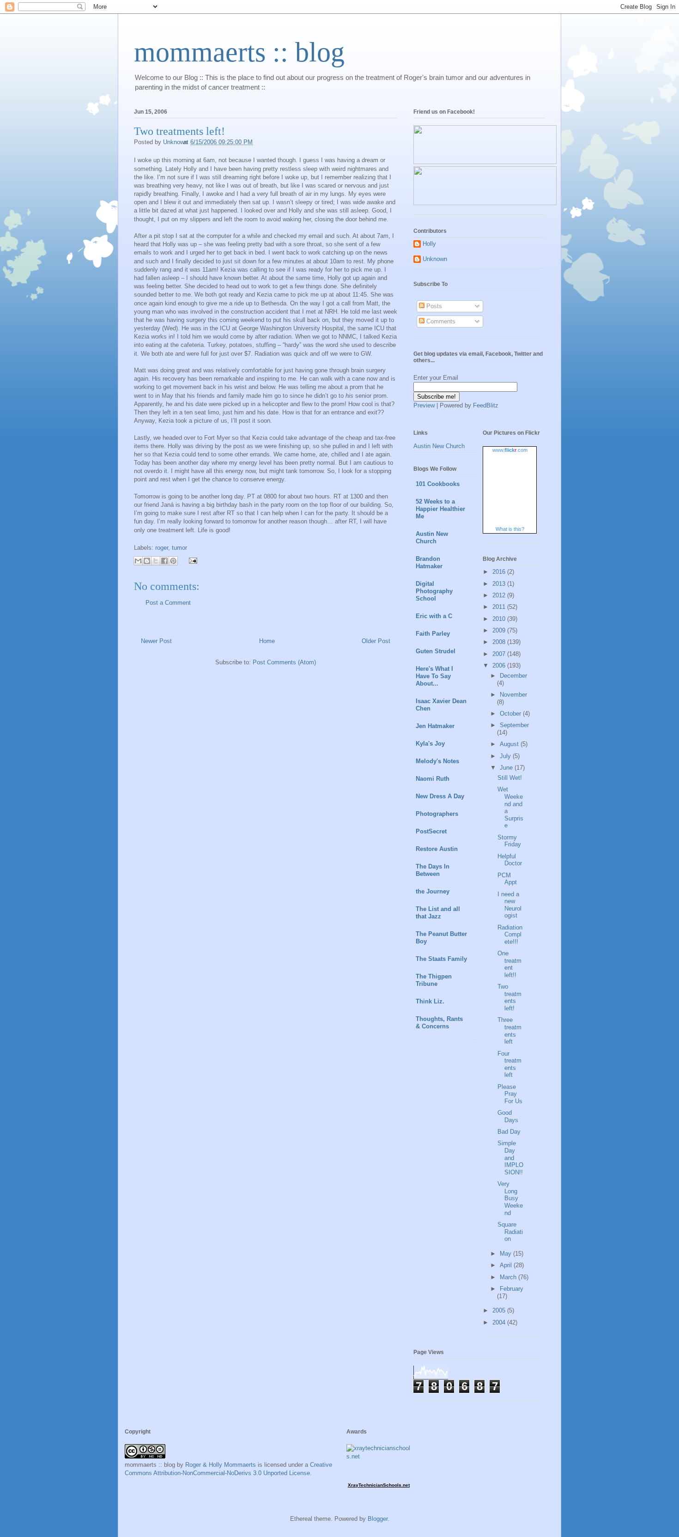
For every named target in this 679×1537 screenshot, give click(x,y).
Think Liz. (430, 1001)
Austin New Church (439, 446)
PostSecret (431, 831)
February (511, 1288)
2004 (499, 1322)
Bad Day (509, 1131)
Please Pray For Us (509, 1094)
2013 (499, 583)
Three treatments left (509, 1030)
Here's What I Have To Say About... (434, 676)
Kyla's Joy (430, 743)
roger (161, 547)
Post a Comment (168, 602)
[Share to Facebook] (164, 560)
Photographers (437, 813)
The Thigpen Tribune (434, 980)
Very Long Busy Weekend (510, 1198)
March (509, 1277)
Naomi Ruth (432, 778)
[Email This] (138, 560)
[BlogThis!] (147, 560)
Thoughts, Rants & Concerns (439, 1022)
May (506, 1253)
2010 (499, 618)
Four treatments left (509, 1064)
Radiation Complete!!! (509, 934)
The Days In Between (432, 870)
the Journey (432, 891)
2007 (499, 653)
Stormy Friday (509, 841)
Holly (429, 243)
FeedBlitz (485, 405)
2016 (499, 571)
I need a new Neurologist (509, 905)
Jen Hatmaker (435, 726)
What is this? (510, 529)
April (507, 1265)
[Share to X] (155, 560)
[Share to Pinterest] (173, 560)
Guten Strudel (435, 651)
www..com (509, 450)
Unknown (435, 258)
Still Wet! (509, 777)
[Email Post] (191, 560)
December (513, 675)
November (513, 694)
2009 (499, 630)
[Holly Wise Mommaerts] (485, 203)
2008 (499, 641)
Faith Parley (433, 633)
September (514, 725)
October (511, 713)
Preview (424, 405)
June (507, 767)
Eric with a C (434, 616)
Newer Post (156, 641)
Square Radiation (510, 1231)
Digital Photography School (434, 591)
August (510, 744)
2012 (499, 595)
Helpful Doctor (509, 860)
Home (267, 641)
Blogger (378, 1518)
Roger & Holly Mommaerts (220, 1464)
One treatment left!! (509, 964)
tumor (179, 547)
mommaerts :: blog (239, 52)
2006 (499, 665)
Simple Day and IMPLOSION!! (510, 1157)
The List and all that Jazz (438, 912)
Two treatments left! (509, 997)
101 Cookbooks (438, 483)
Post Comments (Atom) (284, 662)
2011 (499, 606)
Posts (433, 306)
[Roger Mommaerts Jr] (485, 161)
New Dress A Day (440, 796)
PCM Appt (507, 879)
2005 (499, 1310)
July (506, 756)
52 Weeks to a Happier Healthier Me (440, 509)
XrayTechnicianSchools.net (379, 1485)
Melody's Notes (437, 761)
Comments (439, 321)
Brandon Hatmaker (429, 562)
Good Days (507, 1116)
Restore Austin (437, 848)
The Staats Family (441, 958)
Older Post (376, 641)
